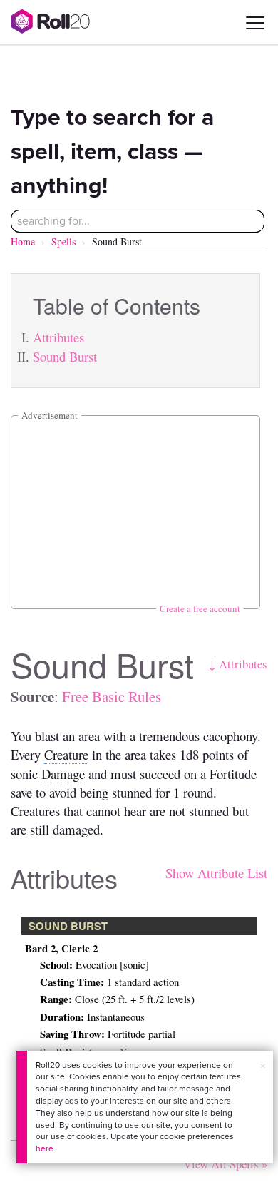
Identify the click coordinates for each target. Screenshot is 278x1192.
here (44, 1148)
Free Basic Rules (111, 696)
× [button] (263, 1066)
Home (23, 241)
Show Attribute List (216, 873)
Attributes (58, 337)
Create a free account (200, 608)
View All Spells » (225, 1164)
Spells (63, 241)
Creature (66, 754)
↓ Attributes (237, 664)
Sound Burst (65, 356)
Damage (63, 774)
